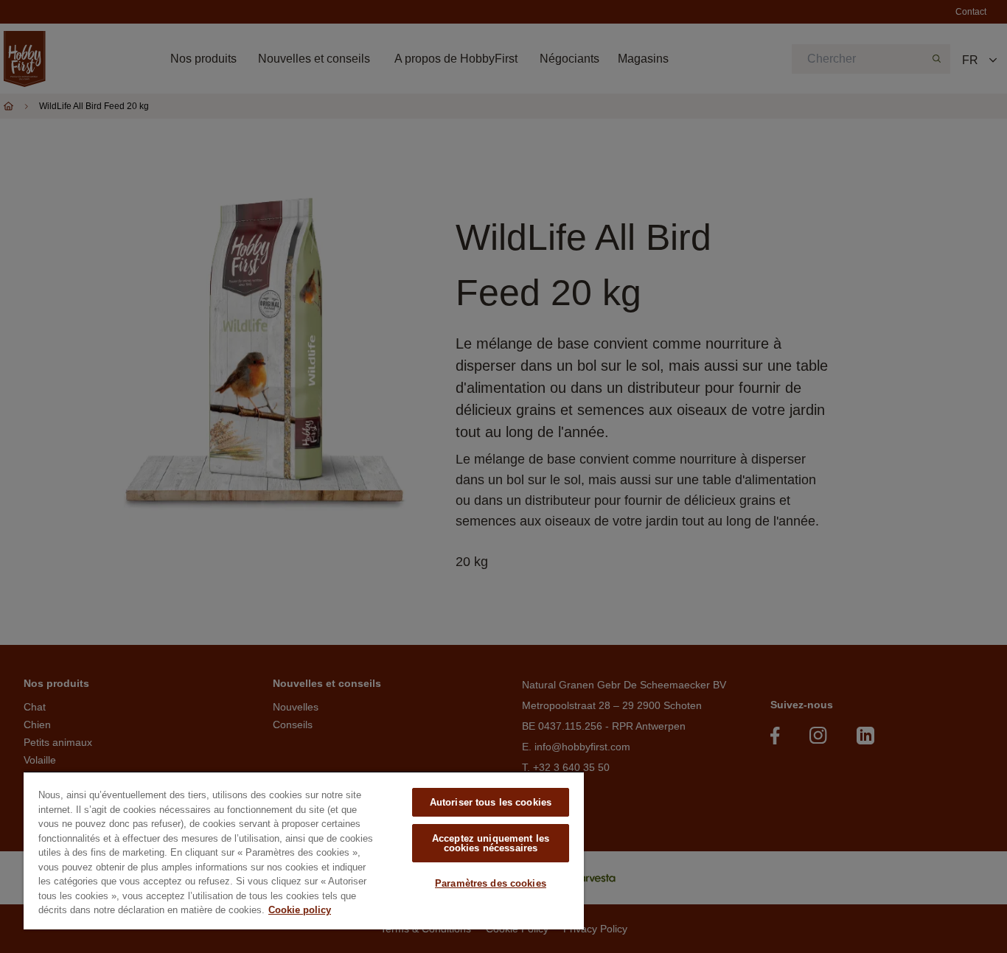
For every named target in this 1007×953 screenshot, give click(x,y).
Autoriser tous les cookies (490, 802)
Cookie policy (299, 909)
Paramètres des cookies (490, 883)
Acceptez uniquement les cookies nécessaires (490, 843)
